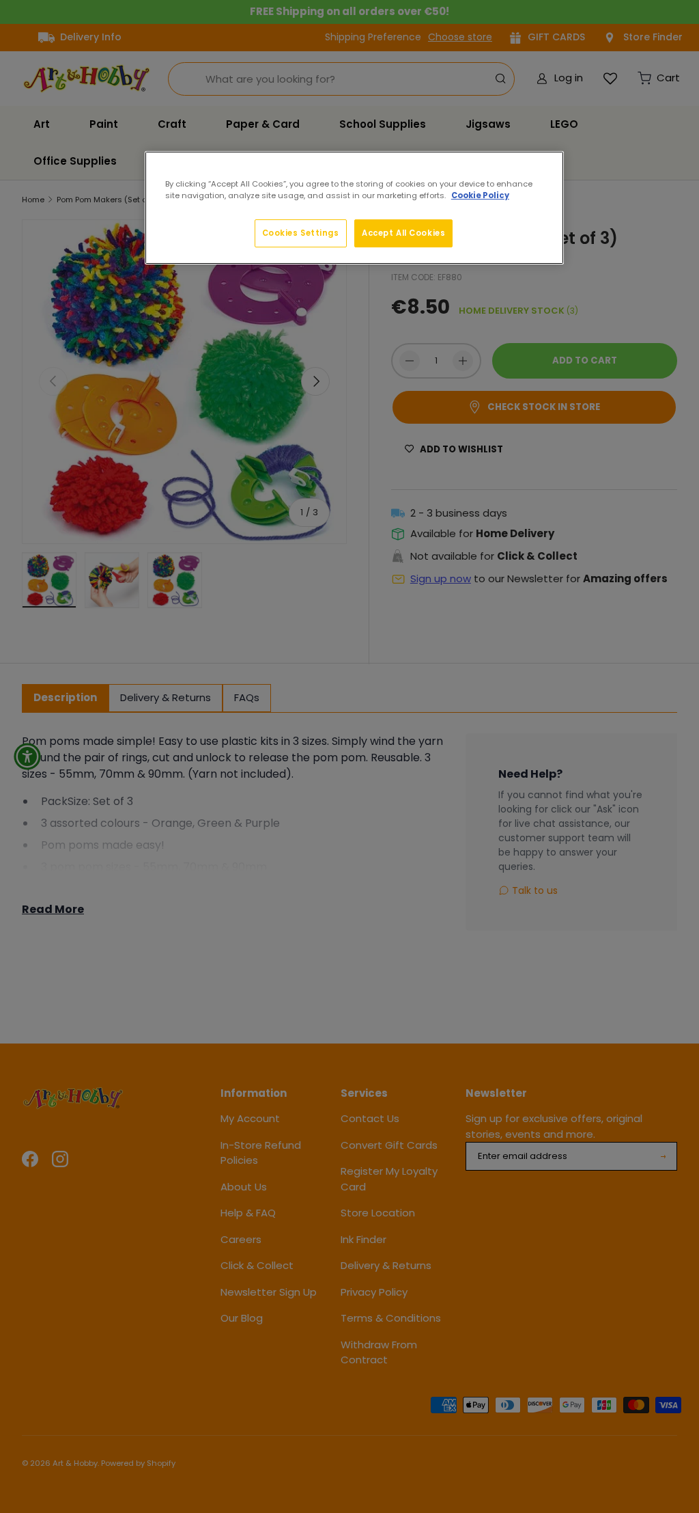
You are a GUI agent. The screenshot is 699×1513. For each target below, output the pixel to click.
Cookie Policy (480, 195)
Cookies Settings (300, 233)
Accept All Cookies (403, 233)
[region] (354, 207)
